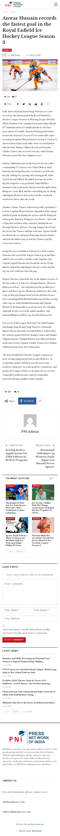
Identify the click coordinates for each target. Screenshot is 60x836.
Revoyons (36, 831)
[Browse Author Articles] (30, 420)
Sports (7, 50)
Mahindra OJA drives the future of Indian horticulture (28, 703)
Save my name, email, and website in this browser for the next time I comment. (26, 631)
